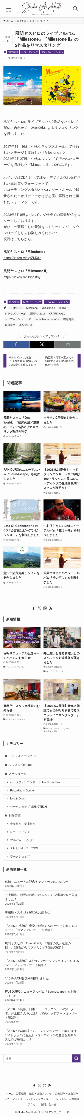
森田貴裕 (10, 324)
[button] (16, 344)
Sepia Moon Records (47, 319)
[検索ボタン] (75, 8)
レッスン (61, 1099)
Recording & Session (22, 790)
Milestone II (48, 308)
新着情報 (21, 1093)
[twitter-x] (39, 608)
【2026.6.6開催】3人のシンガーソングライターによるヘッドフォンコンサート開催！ (42, 964)
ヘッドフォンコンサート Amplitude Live (35, 782)
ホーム (10, 1093)
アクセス (33, 1104)
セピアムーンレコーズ (18, 319)
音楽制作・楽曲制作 (22, 824)
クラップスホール (15, 313)
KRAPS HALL (57, 313)
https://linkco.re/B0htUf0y (21, 276)
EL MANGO (15, 308)
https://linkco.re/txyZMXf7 (22, 257)
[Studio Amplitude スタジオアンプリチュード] (42, 8)
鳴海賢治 (68, 319)
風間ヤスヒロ (37, 313)
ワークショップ (20, 856)
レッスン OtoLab (20, 764)
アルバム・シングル (52, 52)
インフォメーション (22, 755)
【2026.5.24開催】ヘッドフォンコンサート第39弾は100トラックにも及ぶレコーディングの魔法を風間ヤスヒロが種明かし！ (40, 1037)
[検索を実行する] (76, 1058)
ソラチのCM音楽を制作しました (27, 980)
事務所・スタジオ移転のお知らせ (27, 914)
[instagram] (45, 608)
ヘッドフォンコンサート (39, 1099)
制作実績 (13, 52)
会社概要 (74, 1099)
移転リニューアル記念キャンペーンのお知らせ (36, 883)
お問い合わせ (48, 1104)
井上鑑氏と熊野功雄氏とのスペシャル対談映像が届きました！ (41, 898)
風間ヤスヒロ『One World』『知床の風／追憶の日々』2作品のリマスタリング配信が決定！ (38, 947)
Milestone (32, 308)
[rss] (50, 608)
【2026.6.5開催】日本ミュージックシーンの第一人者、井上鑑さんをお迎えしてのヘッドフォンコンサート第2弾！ (41, 1015)
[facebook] (33, 608)
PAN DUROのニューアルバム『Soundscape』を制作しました (41, 995)
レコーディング (29, 52)
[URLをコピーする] (68, 344)
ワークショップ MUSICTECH (28, 807)
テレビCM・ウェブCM (24, 848)
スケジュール (18, 773)
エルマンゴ (25, 324)
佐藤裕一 (64, 308)
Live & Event (17, 798)
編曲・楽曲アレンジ (40, 1093)
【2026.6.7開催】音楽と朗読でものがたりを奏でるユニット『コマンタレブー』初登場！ (41, 929)
